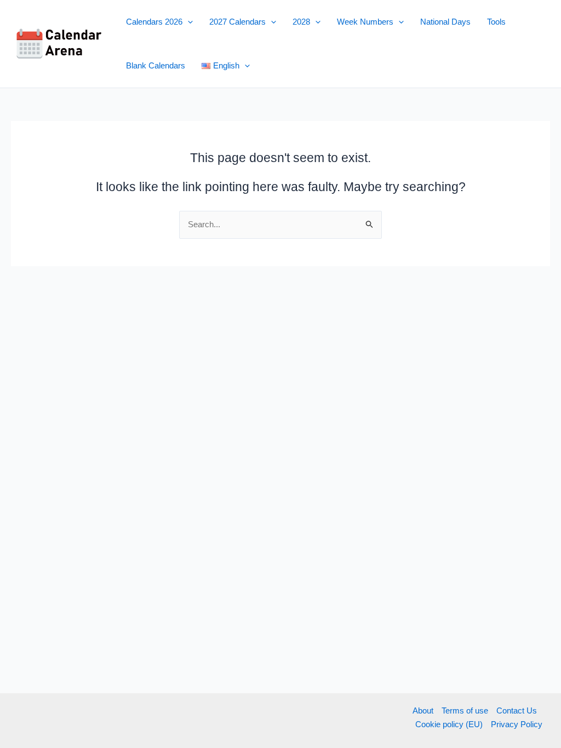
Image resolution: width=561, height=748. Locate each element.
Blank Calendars (155, 65)
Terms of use (465, 710)
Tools (496, 21)
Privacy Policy (516, 724)
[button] (187, 22)
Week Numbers (365, 21)
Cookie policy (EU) (449, 724)
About (423, 710)
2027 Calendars (237, 21)
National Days (445, 21)
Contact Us (516, 710)
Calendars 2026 (154, 21)
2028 (301, 21)
